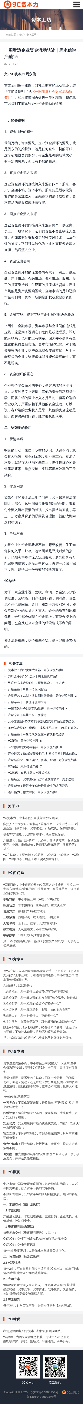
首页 (21, 34)
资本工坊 (41, 19)
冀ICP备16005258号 (45, 1392)
